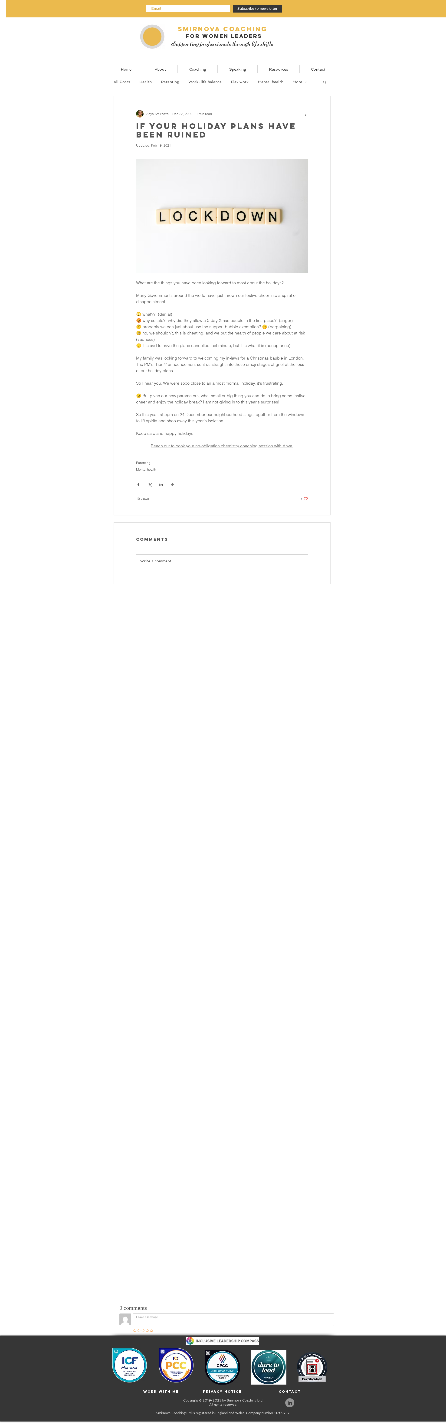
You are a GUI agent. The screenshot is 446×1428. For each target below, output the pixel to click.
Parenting (170, 82)
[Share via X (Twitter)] (150, 484)
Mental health (270, 82)
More (297, 82)
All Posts (122, 82)
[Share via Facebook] (138, 484)
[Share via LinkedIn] (161, 484)
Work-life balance (205, 82)
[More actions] (305, 114)
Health (145, 82)
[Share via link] (172, 484)
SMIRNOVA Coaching (223, 29)
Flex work (240, 82)
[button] (324, 82)
